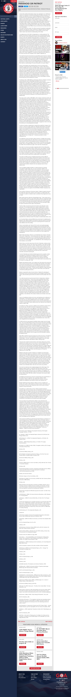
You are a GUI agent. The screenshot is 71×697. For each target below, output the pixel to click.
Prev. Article (21, 621)
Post (26, 6)
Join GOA (13, 1)
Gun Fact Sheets (47, 676)
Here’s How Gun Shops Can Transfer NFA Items (43, 642)
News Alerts (33, 677)
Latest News (4, 25)
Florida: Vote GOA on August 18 (26, 642)
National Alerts (5, 19)
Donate (3, 23)
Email (31, 6)
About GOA (3, 39)
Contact (3, 41)
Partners (3, 32)
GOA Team (21, 676)
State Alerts (4, 21)
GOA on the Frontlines (7, 34)
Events (2, 37)
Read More (22, 635)
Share (21, 6)
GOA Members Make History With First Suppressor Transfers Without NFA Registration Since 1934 (26, 656)
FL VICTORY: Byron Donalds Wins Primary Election (43, 630)
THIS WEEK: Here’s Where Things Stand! (26, 630)
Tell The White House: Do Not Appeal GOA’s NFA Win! (43, 657)
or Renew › (14, 2)
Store (2, 30)
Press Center (21, 651)
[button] (55, 88)
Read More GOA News (35, 668)
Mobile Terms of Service (59, 688)
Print (36, 6)
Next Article (49, 621)
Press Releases (22, 677)
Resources (3, 28)
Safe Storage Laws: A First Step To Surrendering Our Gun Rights (62, 8)
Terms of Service (47, 677)
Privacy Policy (46, 679)
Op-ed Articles (21, 1)
